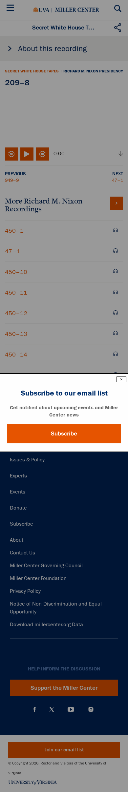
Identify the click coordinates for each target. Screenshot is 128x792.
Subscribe (64, 433)
